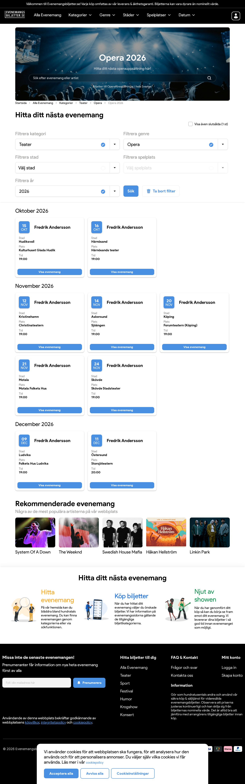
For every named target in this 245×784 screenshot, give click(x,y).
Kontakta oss (182, 675)
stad (26, 157)
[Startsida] (17, 15)
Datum (184, 15)
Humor (126, 699)
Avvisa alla (94, 773)
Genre (105, 15)
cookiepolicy (82, 722)
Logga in (229, 667)
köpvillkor (32, 722)
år (24, 180)
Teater (125, 675)
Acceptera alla (61, 773)
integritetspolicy (53, 722)
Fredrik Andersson (52, 227)
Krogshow (129, 706)
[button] (80, 15)
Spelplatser (156, 15)
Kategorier (78, 15)
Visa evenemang (50, 272)
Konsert (127, 714)
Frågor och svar (184, 667)
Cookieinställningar (182, 722)
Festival (126, 691)
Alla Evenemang (47, 15)
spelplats (139, 157)
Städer (128, 15)
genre (136, 133)
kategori (30, 133)
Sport (125, 683)
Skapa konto (232, 675)
